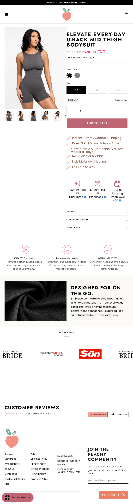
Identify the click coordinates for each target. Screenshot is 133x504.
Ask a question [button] (119, 414)
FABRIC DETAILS (73, 227)
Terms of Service (40, 468)
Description (71, 211)
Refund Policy (38, 473)
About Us (9, 468)
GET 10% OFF (111, 495)
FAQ (7, 484)
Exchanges (10, 458)
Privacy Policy (38, 463)
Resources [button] (9, 454)
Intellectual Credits (15, 479)
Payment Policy (39, 479)
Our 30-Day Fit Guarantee (77, 219)
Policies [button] (34, 454)
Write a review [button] (98, 414)
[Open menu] (9, 14)
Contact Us (11, 473)
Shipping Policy (39, 458)
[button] (69, 453)
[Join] (125, 479)
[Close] (123, 494)
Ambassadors (12, 463)
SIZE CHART (73, 100)
